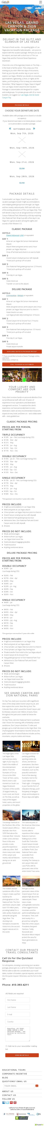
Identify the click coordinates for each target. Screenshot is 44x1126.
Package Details (22, 105)
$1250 (22, 168)
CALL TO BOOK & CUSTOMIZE (22, 364)
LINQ (22, 235)
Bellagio (20, 295)
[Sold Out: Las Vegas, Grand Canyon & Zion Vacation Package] (22, 140)
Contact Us (9, 1095)
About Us (8, 1091)
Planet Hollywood (12, 235)
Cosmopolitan (11, 295)
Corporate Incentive (14, 1074)
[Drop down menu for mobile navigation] (40, 2)
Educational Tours (14, 1070)
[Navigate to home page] (5, 2)
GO (36, 1086)
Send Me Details (22, 1055)
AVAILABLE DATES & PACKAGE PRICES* (22, 351)
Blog (5, 1077)
